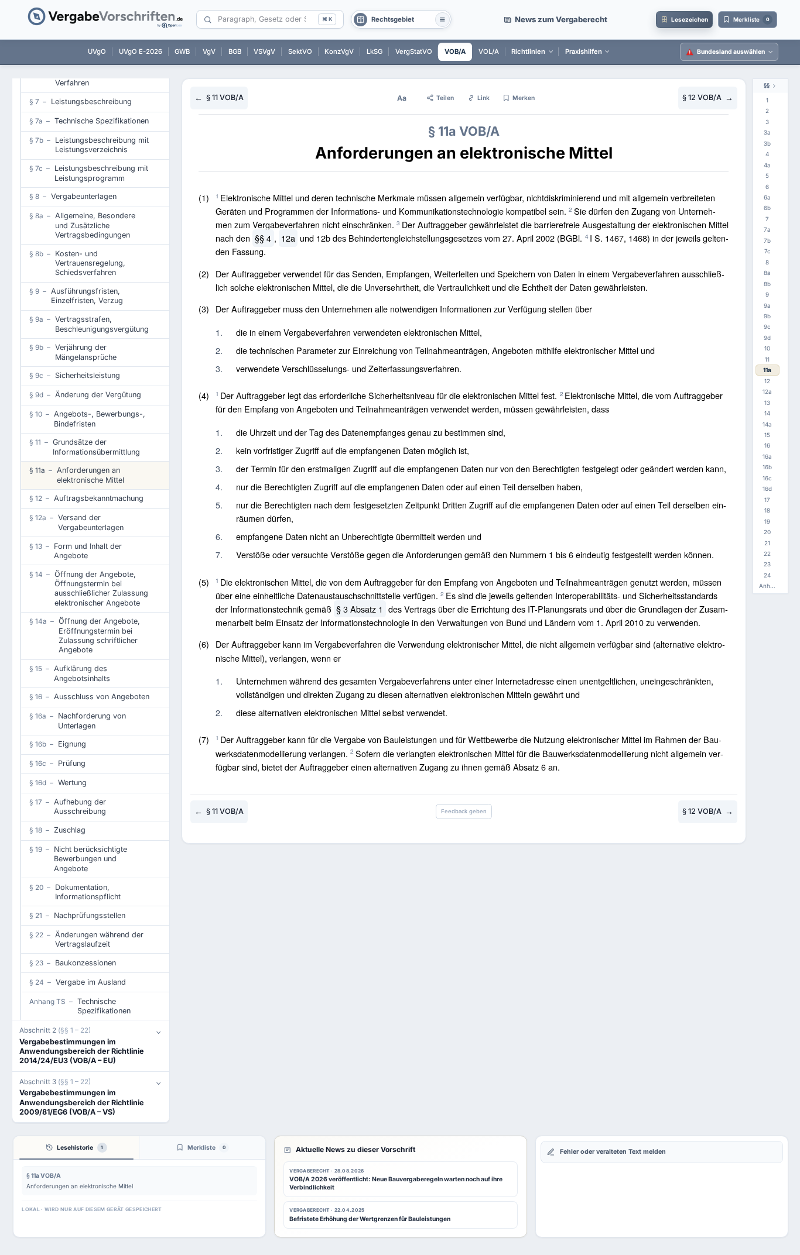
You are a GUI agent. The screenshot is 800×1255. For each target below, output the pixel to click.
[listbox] (770, 343)
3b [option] (767, 143)
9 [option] (767, 294)
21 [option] (767, 542)
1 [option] (767, 100)
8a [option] (767, 272)
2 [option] (767, 110)
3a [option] (767, 132)
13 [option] (767, 402)
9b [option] (767, 315)
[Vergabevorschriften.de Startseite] (106, 19)
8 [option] (767, 262)
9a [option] (767, 305)
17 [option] (767, 499)
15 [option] (767, 434)
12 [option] (767, 380)
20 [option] (767, 531)
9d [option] (767, 337)
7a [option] (767, 229)
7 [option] (767, 218)
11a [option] (767, 369)
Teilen (445, 97)
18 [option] (767, 510)
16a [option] (767, 456)
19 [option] (767, 521)
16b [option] (767, 466)
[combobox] (265, 19)
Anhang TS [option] (769, 585)
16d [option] (767, 488)
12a (288, 238)
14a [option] (767, 424)
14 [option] (767, 413)
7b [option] (767, 240)
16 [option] (767, 445)
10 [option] (767, 348)
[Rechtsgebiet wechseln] (442, 19)
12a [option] (767, 391)
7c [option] (767, 251)
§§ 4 (263, 238)
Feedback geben (464, 811)
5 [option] (767, 175)
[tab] (76, 1147)
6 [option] (767, 186)
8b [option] (767, 283)
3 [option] (767, 121)
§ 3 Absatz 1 (359, 609)
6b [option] (767, 207)
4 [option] (767, 153)
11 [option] (767, 359)
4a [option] (767, 165)
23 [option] (767, 564)
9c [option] (767, 326)
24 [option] (767, 575)
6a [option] (767, 197)
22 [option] (767, 553)
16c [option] (767, 478)
